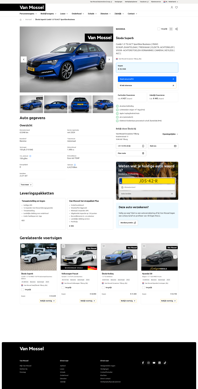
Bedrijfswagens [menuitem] (47, 14)
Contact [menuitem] (131, 14)
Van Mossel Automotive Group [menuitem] (100, 2)
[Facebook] (143, 362)
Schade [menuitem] (91, 14)
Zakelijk (63, 382)
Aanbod (63, 366)
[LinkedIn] (159, 362)
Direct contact (105, 379)
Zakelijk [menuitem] (118, 14)
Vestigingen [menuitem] (118, 2)
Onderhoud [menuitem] (76, 14)
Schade (62, 372)
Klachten (103, 375)
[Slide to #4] (104, 104)
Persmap (23, 372)
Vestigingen (104, 369)
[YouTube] (154, 362)
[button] (172, 7)
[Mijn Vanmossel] (172, 7)
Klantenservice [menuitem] (156, 2)
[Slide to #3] (80, 104)
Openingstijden (169, 134)
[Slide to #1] (31, 104)
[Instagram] (148, 362)
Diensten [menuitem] (104, 14)
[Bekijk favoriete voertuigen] (176, 7)
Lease (62, 369)
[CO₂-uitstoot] (30, 156)
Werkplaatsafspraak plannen (110, 382)
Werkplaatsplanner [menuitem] (131, 2)
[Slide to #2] (55, 104)
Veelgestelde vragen (107, 366)
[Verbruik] (75, 165)
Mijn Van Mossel (25, 366)
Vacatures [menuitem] (143, 2)
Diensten (63, 379)
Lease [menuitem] (62, 14)
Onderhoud (64, 375)
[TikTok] (165, 362)
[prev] (24, 59)
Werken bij (23, 369)
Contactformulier (106, 372)
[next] (109, 59)
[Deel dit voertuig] (176, 29)
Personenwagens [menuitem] (27, 14)
